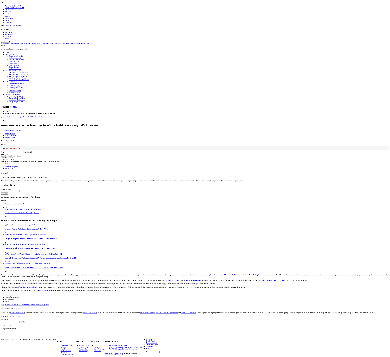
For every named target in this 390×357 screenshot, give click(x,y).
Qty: (2, 152)
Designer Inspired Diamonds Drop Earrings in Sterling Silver (30, 248)
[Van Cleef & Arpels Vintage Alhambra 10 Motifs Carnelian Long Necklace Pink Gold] (33, 254)
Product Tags (9, 168)
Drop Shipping (99, 349)
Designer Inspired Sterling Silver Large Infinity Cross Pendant (31, 238)
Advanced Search (151, 343)
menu (14, 106)
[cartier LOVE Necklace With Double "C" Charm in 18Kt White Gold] (28, 264)
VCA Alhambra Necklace (66, 351)
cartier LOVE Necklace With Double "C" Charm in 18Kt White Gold (34, 268)
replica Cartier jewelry (90, 313)
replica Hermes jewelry (17, 313)
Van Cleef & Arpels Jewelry (28, 287)
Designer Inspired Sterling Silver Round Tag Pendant (22, 213)
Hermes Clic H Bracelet (192, 280)
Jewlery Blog (9, 18)
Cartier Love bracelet (148, 313)
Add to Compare (10, 135)
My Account (9, 32)
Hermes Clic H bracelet (188, 313)
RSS (147, 348)
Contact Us (8, 22)
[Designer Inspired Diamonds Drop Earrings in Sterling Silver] (25, 244)
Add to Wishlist (10, 134)
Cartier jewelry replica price (118, 345)
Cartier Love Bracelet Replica (250, 275)
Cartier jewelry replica (172, 280)
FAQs (7, 20)
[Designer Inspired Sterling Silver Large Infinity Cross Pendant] (25, 234)
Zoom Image (53, 117)
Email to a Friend (10, 137)
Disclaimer (97, 351)
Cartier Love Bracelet (67, 345)
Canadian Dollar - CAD (12, 9)
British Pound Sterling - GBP (14, 8)
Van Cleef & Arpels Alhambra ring (167, 313)
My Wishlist (9, 34)
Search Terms (150, 341)
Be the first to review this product (11, 130)
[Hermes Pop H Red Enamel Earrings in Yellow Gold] (22, 225)
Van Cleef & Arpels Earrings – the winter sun (123, 349)
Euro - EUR (9, 11)
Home (7, 111)
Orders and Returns (152, 345)
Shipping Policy (84, 345)
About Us (8, 17)
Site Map (149, 339)
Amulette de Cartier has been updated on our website (126, 347)
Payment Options (84, 347)
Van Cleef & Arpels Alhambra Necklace (224, 275)
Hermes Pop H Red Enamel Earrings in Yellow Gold (26, 229)
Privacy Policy (83, 351)
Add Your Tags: (6, 189)
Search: (3, 45)
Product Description (11, 167)
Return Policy (83, 349)
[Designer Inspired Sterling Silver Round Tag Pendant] (23, 209)
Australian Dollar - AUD (13, 6)
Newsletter (4, 319)
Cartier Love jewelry (43, 290)
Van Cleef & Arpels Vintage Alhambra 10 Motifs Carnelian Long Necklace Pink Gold (40, 258)
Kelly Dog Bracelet (67, 354)
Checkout (8, 36)
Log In (7, 38)
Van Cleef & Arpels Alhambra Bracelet (271, 280)
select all (24, 204)
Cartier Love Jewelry (11, 25)
